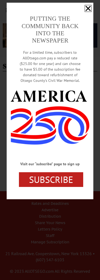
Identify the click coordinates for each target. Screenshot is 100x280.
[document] (50, 140)
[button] (88, 8)
